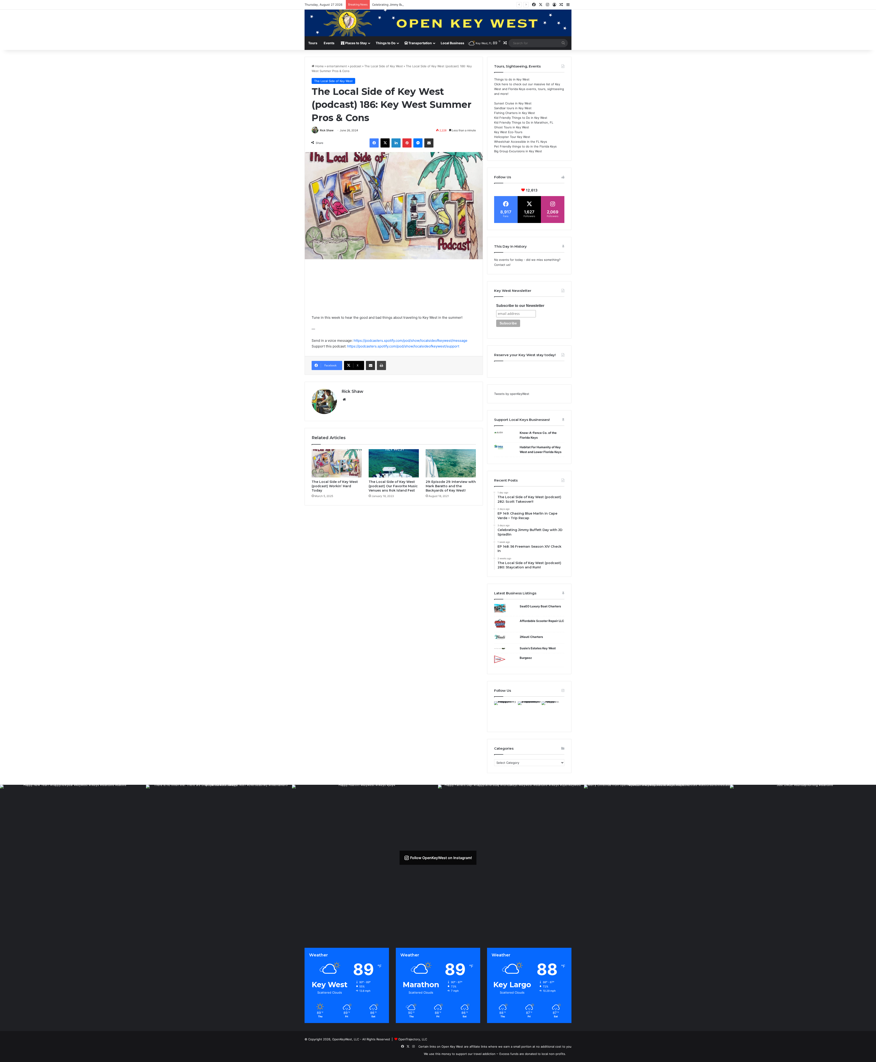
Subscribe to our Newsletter (520, 306)
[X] (385, 143)
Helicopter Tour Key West (512, 137)
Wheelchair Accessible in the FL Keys (520, 141)
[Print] (381, 365)
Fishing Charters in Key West (514, 113)
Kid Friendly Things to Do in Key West (520, 117)
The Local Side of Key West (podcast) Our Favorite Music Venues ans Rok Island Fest (393, 486)
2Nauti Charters (531, 637)
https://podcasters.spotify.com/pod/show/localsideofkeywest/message (410, 340)
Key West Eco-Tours (508, 132)
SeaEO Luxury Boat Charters (540, 606)
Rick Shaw (327, 130)
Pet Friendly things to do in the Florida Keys (525, 146)
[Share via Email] (428, 143)
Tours (312, 43)
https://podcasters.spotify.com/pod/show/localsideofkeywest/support (403, 346)
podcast (355, 66)
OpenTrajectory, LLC (412, 1039)
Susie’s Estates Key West (538, 648)
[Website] (344, 399)
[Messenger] (417, 143)
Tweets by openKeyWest (511, 394)
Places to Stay (355, 43)
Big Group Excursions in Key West (518, 151)
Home (319, 66)
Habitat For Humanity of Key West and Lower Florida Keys (540, 449)
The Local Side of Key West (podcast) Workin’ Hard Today (335, 486)
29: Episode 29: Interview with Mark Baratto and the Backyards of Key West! (451, 486)
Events (329, 43)
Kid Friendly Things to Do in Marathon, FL (523, 122)
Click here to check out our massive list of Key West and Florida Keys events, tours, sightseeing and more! (529, 89)
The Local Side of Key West (383, 66)
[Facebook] (374, 143)
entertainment (337, 66)
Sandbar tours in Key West (513, 108)
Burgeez (526, 658)
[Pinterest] (407, 143)
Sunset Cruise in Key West (513, 103)
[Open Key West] (438, 22)
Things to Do (386, 43)
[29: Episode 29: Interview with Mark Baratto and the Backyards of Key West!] (451, 463)
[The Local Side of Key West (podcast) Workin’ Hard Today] (337, 463)
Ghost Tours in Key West (511, 127)
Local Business (452, 43)
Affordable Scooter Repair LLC (542, 621)
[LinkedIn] (396, 143)
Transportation (420, 43)
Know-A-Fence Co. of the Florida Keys (538, 435)
